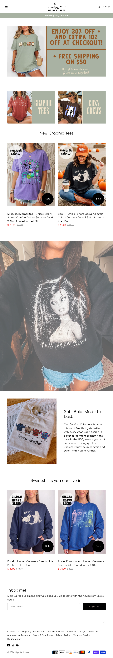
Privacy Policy (63, 635)
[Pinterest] (17, 646)
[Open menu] (6, 6)
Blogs (82, 631)
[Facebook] (8, 646)
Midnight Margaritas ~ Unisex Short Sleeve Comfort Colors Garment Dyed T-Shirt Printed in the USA (30, 218)
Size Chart (94, 631)
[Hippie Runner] (56, 6)
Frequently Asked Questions (62, 631)
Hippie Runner (22, 652)
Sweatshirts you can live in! (57, 481)
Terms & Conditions (43, 635)
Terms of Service (81, 635)
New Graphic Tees (56, 133)
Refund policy (14, 639)
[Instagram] (13, 646)
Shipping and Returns (33, 631)
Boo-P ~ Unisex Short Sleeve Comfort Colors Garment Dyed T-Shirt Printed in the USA (81, 218)
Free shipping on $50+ (56, 15)
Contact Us (13, 631)
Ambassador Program (18, 635)
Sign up (94, 607)
